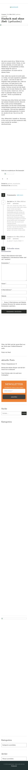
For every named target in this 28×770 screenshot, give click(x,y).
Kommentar (5, 263)
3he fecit (9, 201)
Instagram (18, 1)
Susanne (3, 14)
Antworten (16, 203)
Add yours (20, 195)
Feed (22, 1)
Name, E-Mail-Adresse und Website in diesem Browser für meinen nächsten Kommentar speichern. (13, 304)
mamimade (4, 16)
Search (25, 1)
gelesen (18, 14)
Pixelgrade (14, 766)
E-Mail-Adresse (6, 290)
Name (3, 283)
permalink (14, 185)
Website (3, 296)
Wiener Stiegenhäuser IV (9, 364)
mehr (3, 348)
